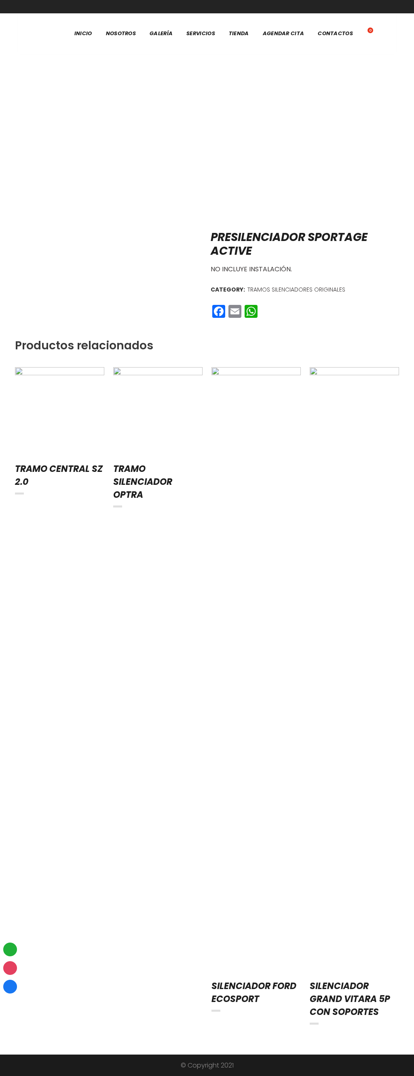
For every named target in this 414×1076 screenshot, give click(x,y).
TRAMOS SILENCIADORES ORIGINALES (296, 289)
